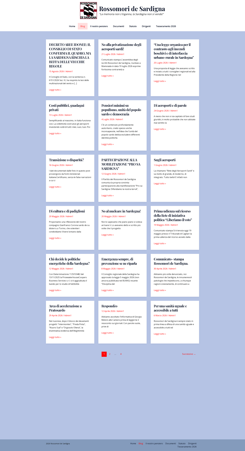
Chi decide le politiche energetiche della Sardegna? (69, 261)
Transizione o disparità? (66, 160)
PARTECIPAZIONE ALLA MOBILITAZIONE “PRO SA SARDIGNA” (120, 164)
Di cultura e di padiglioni (67, 211)
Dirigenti (146, 26)
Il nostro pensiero (99, 26)
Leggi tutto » (55, 90)
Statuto (133, 26)
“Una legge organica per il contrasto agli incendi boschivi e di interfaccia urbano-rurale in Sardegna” (174, 51)
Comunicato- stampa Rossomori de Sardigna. (171, 261)
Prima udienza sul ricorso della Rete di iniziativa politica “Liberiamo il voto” (173, 215)
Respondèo (109, 306)
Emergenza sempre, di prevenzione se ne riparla (119, 261)
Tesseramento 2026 (166, 26)
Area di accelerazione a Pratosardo (65, 308)
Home (72, 26)
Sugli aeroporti (164, 160)
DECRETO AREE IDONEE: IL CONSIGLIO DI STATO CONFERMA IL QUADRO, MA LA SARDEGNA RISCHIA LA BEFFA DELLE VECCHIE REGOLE (70, 55)
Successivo (189, 353)
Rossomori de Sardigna (132, 8)
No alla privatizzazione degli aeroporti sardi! (121, 46)
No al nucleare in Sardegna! (121, 211)
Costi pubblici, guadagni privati (66, 107)
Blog (82, 26)
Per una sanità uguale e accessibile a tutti (170, 308)
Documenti (118, 26)
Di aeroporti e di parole (170, 105)
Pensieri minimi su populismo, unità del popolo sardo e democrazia (121, 109)
